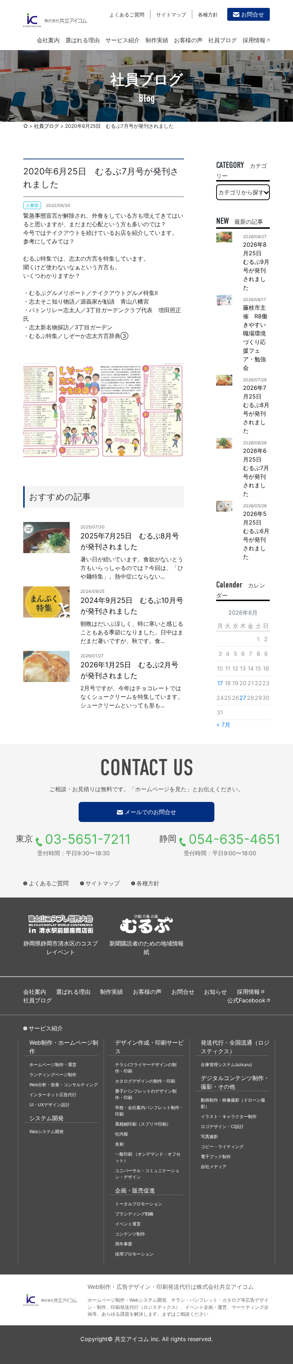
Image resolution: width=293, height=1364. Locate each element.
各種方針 (208, 14)
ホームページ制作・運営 (52, 1064)
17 (220, 683)
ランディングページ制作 (52, 1074)
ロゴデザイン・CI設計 (222, 1126)
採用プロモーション (134, 1254)
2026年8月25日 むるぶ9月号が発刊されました (256, 266)
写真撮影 (209, 1136)
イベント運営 (128, 1224)
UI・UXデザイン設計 (49, 1104)
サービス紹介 (122, 40)
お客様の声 (188, 40)
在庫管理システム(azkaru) (226, 1064)
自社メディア (214, 1166)
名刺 (119, 1144)
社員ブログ (222, 40)
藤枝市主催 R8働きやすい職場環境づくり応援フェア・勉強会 (255, 337)
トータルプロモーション (138, 1203)
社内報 (121, 1134)
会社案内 (48, 40)
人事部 (32, 205)
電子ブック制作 (216, 1156)
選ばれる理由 (82, 40)
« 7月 (223, 724)
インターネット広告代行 (52, 1094)
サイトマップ (171, 14)
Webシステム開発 (46, 1131)
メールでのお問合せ (150, 812)
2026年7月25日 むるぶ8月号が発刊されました (256, 409)
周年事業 (123, 1244)
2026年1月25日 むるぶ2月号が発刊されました (129, 670)
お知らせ (215, 991)
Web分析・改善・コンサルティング (63, 1084)
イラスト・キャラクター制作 (229, 1116)
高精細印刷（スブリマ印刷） (143, 1124)
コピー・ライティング (222, 1146)
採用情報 (254, 40)
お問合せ (252, 14)
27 (242, 697)
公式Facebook (246, 1000)
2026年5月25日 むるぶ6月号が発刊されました (256, 535)
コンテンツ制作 (130, 1234)
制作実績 (156, 40)
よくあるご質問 (126, 14)
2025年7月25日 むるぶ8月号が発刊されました (129, 541)
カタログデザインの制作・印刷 (145, 1081)
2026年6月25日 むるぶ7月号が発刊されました (256, 472)
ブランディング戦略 (134, 1214)
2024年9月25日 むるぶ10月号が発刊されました (131, 605)
